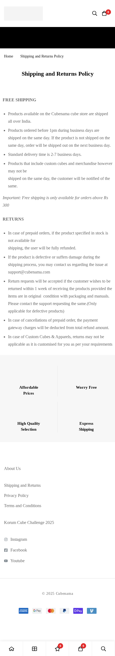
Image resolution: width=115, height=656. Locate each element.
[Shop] (34, 648)
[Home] (11, 648)
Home (8, 56)
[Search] (94, 13)
